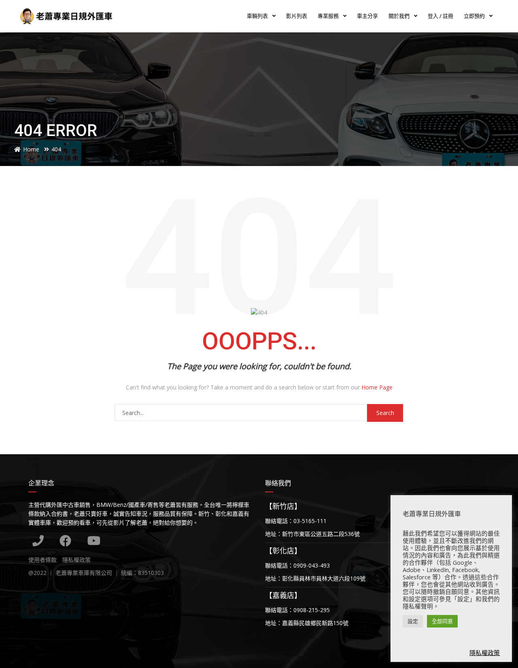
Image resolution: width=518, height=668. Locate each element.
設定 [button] (413, 621)
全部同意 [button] (442, 621)
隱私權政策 (76, 560)
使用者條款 (42, 560)
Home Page (377, 387)
